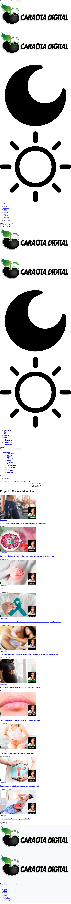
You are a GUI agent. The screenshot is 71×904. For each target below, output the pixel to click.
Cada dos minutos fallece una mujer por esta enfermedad (20, 786)
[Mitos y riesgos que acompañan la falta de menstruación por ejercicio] (18, 518)
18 (13, 823)
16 (9, 823)
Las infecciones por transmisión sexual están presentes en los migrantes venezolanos (29, 654)
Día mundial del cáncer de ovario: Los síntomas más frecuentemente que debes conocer (30, 622)
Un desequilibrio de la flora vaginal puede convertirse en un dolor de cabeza (27, 556)
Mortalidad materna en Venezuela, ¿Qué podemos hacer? (20, 687)
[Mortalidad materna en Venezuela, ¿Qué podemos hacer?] (18, 682)
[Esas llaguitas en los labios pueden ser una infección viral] (18, 715)
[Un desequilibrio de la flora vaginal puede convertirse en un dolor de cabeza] (18, 551)
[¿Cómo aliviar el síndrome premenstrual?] (18, 814)
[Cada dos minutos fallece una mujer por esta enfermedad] (18, 781)
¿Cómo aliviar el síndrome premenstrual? (15, 819)
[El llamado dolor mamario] (18, 584)
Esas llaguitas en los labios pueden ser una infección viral (20, 720)
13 (4, 823)
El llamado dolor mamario (9, 589)
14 (6, 823)
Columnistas (3, 520)
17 (11, 823)
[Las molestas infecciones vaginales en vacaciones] (18, 748)
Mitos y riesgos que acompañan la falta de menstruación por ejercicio (24, 523)
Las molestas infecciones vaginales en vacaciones (17, 753)
